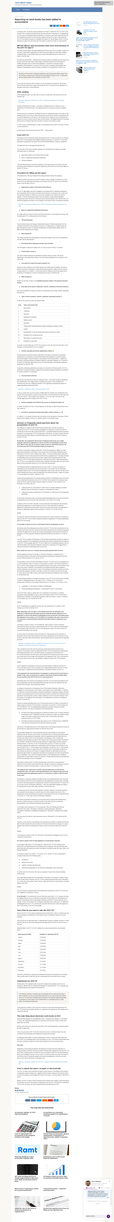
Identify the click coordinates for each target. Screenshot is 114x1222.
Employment (26, 9)
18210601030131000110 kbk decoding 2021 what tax (91, 22)
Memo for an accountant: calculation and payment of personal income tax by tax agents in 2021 (87, 62)
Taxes (18, 9)
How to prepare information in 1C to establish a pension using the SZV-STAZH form (91, 46)
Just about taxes (23, 2)
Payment (85, 25)
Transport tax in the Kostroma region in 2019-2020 (90, 31)
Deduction (78, 42)
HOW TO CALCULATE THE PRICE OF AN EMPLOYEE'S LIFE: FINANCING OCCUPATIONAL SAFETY (87, 39)
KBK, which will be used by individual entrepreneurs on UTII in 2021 (91, 54)
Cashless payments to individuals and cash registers (89, 69)
